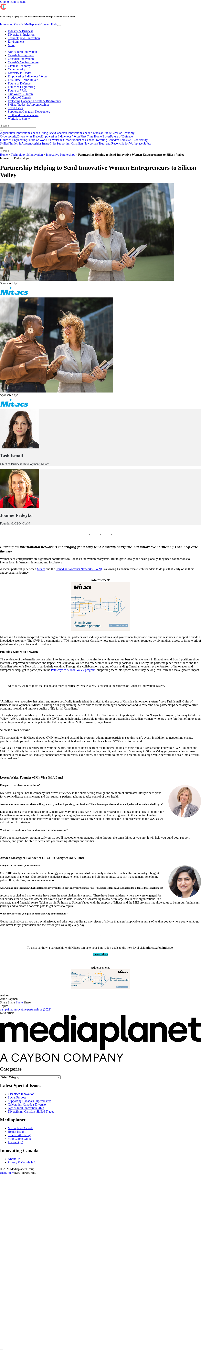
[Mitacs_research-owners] (100, 629)
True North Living (19, 1135)
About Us (14, 1158)
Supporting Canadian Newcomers (29, 111)
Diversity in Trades (19, 73)
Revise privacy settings (26, 1172)
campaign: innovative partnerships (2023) (25, 1009)
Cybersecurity (16, 69)
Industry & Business (20, 31)
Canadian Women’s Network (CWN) (79, 569)
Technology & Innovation (24, 38)
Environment (16, 41)
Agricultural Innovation (22, 51)
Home (4, 154)
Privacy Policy (7, 1172)
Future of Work (17, 90)
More (11, 45)
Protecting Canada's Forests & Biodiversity (34, 101)
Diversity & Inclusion (21, 34)
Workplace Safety (19, 118)
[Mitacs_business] (100, 988)
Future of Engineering (21, 87)
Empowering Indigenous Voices (28, 76)
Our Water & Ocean (20, 94)
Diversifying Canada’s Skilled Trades (31, 1111)
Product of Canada (19, 97)
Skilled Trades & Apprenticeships (28, 104)
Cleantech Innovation (21, 1094)
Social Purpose (17, 1097)
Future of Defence (19, 83)
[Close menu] (1, 148)
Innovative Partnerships (60, 154)
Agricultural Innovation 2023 (26, 1108)
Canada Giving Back (21, 55)
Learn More (100, 954)
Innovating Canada (28, 24)
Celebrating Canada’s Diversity (27, 1104)
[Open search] (1, 130)
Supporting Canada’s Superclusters (29, 1101)
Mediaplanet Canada (20, 1128)
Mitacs (41, 569)
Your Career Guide (19, 1138)
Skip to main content (13, 1)
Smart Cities (15, 108)
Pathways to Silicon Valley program (73, 670)
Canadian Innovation (21, 58)
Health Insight (16, 1131)
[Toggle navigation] (58, 25)
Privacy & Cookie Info (22, 1162)
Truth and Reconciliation (23, 115)
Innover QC (15, 1142)
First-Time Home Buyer (22, 80)
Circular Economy (19, 65)
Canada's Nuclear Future (23, 62)
